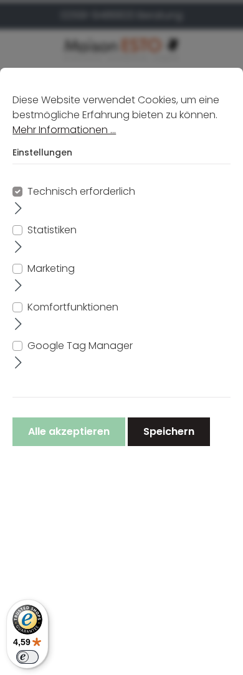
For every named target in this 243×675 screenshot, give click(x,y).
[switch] (27, 657)
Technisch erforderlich (81, 191)
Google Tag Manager (80, 345)
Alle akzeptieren (69, 431)
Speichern (168, 431)
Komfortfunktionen (72, 307)
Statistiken (52, 230)
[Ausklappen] (18, 207)
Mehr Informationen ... (64, 130)
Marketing (51, 268)
